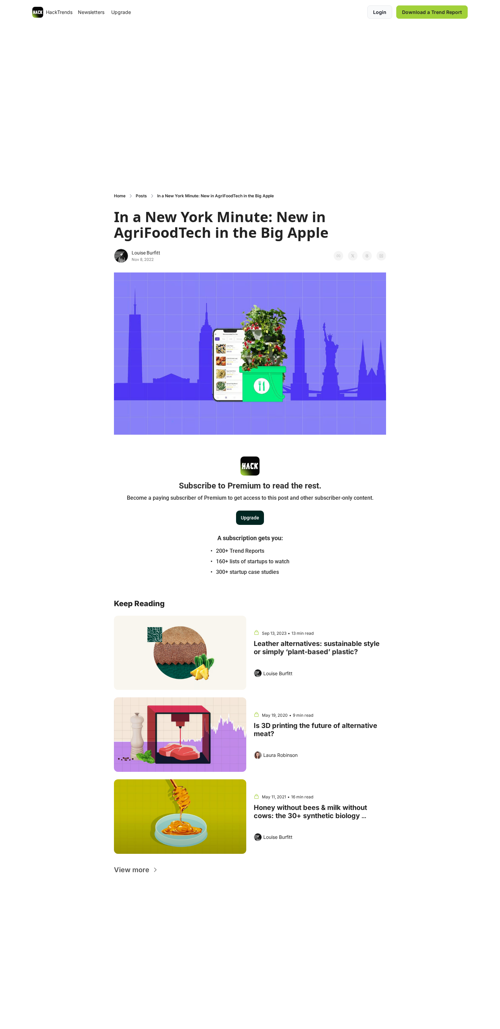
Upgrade (250, 517)
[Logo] (37, 12)
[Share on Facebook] (338, 256)
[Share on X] (352, 256)
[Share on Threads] (367, 256)
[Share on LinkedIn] (381, 256)
